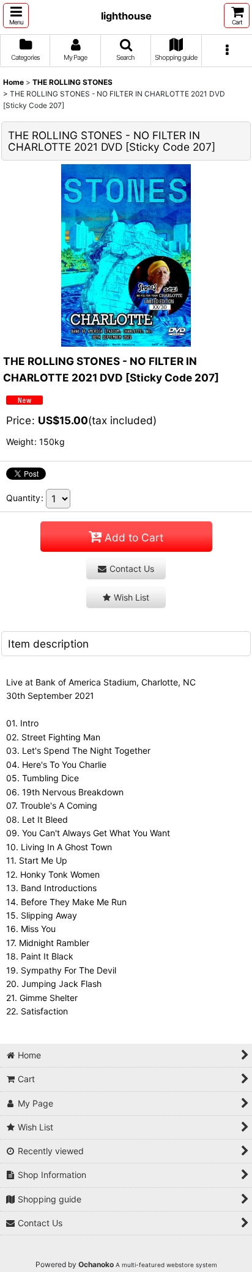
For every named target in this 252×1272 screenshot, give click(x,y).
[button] (16, 15)
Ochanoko (96, 1264)
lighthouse (126, 16)
